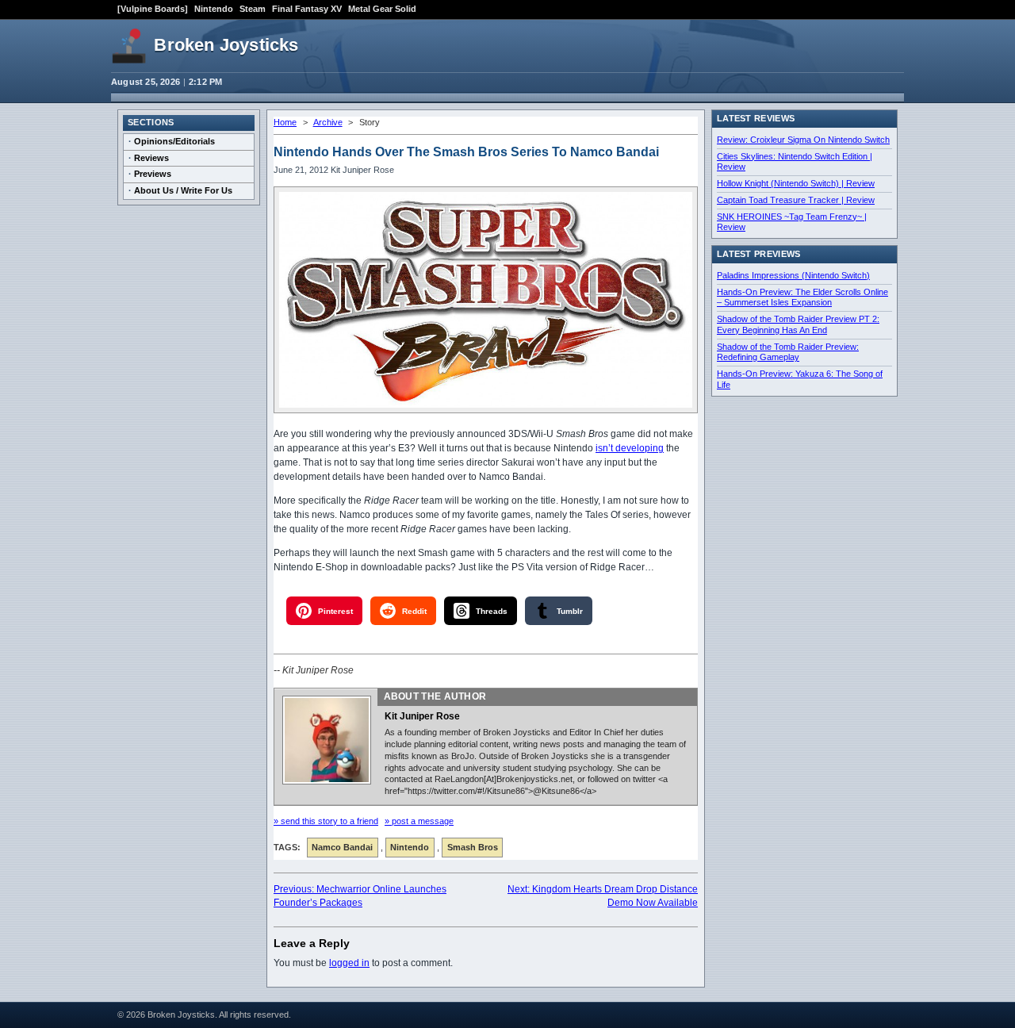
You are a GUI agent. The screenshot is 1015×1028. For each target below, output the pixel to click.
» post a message (419, 821)
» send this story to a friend (326, 821)
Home (285, 122)
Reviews (151, 158)
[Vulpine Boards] (152, 8)
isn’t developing (630, 448)
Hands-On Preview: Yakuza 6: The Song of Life (800, 379)
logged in (349, 963)
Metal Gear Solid (382, 8)
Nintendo (213, 8)
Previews (152, 173)
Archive (328, 122)
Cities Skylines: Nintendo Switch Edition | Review (794, 162)
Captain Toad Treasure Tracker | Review (796, 200)
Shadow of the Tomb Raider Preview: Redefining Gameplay (788, 352)
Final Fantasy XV (307, 8)
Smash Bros (472, 847)
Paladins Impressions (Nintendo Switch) (793, 275)
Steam (252, 8)
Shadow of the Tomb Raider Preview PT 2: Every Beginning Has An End (798, 324)
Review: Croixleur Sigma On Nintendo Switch (803, 139)
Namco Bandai (342, 847)
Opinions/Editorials (174, 141)
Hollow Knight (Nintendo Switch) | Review (796, 183)
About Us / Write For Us (183, 190)
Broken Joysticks (226, 45)
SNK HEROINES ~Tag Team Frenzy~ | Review (792, 222)
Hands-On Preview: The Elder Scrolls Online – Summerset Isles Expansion (802, 297)
